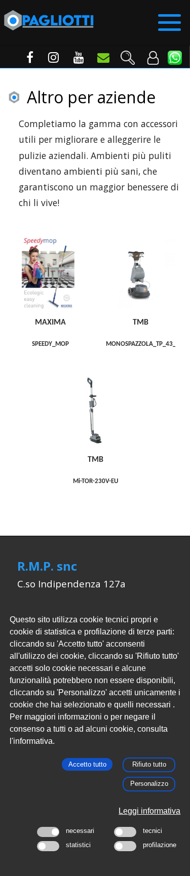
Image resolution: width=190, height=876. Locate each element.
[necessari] (48, 832)
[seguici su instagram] (51, 59)
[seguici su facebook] (25, 59)
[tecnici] (125, 832)
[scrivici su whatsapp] (175, 58)
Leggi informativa (149, 811)
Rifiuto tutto (149, 764)
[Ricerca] (127, 53)
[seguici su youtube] (76, 59)
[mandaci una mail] (101, 59)
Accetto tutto (87, 764)
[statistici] (48, 846)
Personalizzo (149, 783)
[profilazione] (125, 846)
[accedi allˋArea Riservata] (152, 53)
